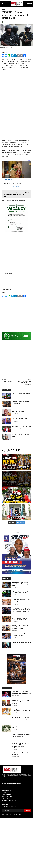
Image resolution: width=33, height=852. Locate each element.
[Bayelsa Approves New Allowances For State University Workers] (6, 636)
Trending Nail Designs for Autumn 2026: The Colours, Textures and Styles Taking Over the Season (20, 618)
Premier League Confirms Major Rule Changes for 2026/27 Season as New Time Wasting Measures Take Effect (21, 610)
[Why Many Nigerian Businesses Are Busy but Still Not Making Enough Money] (6, 585)
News (3, 9)
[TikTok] (6, 779)
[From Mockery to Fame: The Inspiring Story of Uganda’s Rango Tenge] (6, 720)
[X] (9, 779)
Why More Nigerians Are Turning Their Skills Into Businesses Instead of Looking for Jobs (21, 592)
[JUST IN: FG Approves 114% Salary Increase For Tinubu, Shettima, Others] (6, 694)
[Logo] (16, 3)
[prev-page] (2, 443)
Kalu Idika (7, 21)
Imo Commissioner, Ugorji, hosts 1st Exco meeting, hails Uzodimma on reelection (21, 702)
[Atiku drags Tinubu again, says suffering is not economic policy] (6, 421)
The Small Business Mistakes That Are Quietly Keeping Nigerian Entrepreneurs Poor (21, 601)
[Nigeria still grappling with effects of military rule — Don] (6, 396)
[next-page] (5, 443)
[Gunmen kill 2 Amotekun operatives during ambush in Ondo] (6, 404)
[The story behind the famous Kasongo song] (6, 728)
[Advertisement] (16, 88)
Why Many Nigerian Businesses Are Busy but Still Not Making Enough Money (20, 584)
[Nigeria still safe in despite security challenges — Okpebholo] (6, 412)
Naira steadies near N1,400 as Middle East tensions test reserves (24, 382)
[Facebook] (2, 779)
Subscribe (27, 810)
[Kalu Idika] (3, 22)
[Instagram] (4, 779)
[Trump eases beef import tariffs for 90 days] (6, 645)
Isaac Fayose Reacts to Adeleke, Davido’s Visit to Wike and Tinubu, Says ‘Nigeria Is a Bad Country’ (21, 627)
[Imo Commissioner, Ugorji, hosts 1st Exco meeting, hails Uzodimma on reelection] (6, 703)
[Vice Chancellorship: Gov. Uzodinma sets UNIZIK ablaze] (6, 755)
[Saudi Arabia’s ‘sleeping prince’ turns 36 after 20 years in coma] (6, 737)
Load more (16, 650)
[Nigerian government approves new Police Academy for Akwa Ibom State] (6, 711)
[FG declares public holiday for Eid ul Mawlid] (6, 437)
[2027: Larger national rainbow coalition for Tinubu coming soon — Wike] (6, 429)
